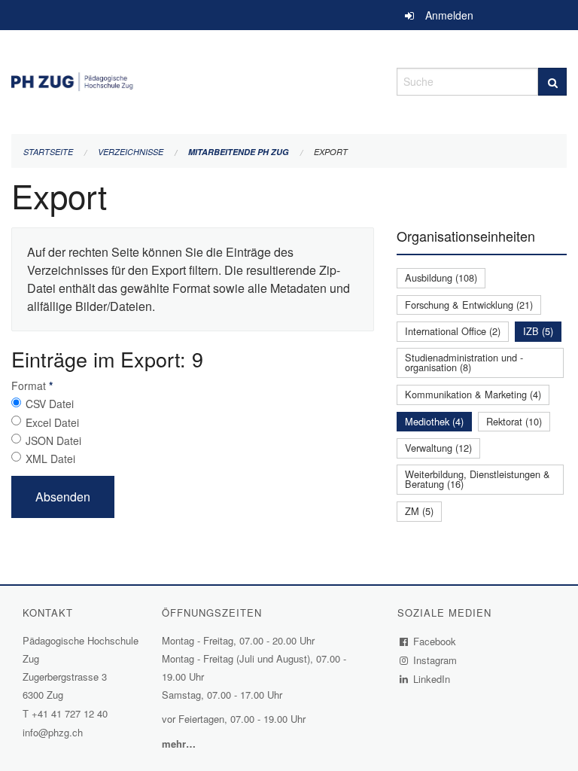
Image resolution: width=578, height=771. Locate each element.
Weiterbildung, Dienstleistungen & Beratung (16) (477, 479)
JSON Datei (53, 440)
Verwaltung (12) (438, 447)
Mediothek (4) (434, 421)
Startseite (48, 151)
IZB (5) (538, 331)
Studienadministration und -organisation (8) (464, 362)
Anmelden (449, 15)
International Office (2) (452, 331)
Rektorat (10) (514, 421)
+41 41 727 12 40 (70, 713)
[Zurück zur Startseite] (192, 79)
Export (331, 151)
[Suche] (552, 82)
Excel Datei (52, 422)
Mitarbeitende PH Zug (238, 151)
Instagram (435, 660)
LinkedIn (432, 679)
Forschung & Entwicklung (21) (469, 304)
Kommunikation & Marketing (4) (473, 394)
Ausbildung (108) (441, 277)
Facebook (435, 641)
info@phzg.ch (53, 732)
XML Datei (50, 458)
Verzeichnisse (130, 151)
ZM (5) (419, 511)
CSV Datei (50, 403)
